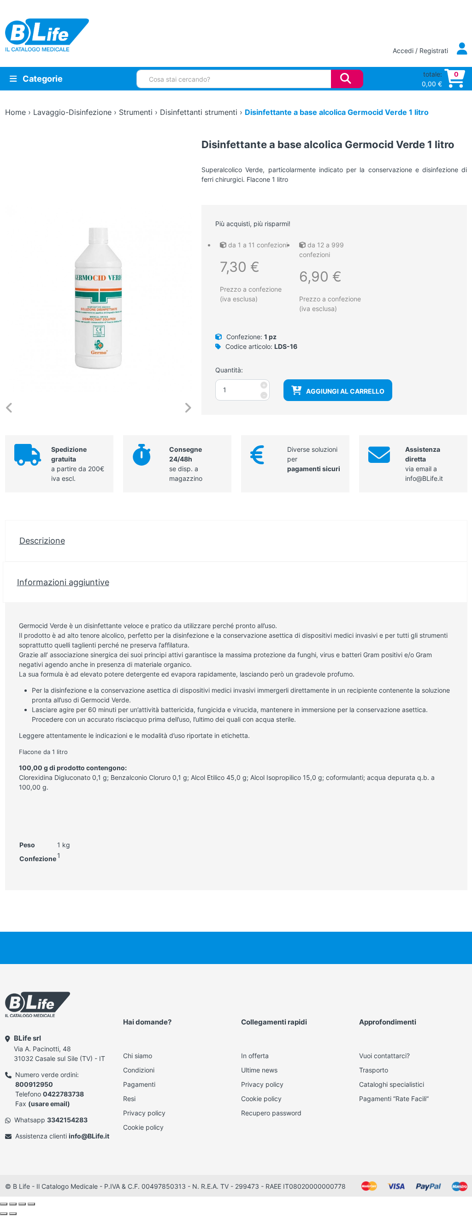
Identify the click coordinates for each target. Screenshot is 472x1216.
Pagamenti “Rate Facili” (394, 1098)
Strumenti (136, 112)
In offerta (255, 1056)
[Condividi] (22, 1204)
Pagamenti (139, 1084)
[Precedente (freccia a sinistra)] (3, 1213)
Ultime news (259, 1070)
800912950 (34, 1084)
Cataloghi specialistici (391, 1084)
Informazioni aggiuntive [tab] (63, 582)
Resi (129, 1098)
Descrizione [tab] (42, 540)
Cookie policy (143, 1127)
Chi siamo (137, 1056)
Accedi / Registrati (421, 50)
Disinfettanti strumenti (198, 112)
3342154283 (67, 1120)
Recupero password (271, 1113)
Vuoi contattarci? (384, 1056)
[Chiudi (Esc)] (31, 1204)
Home (15, 112)
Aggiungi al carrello (345, 391)
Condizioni (138, 1070)
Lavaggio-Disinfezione (72, 112)
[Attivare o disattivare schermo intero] (13, 1204)
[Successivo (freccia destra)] (13, 1213)
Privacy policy (144, 1113)
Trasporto (373, 1070)
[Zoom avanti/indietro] (3, 1204)
